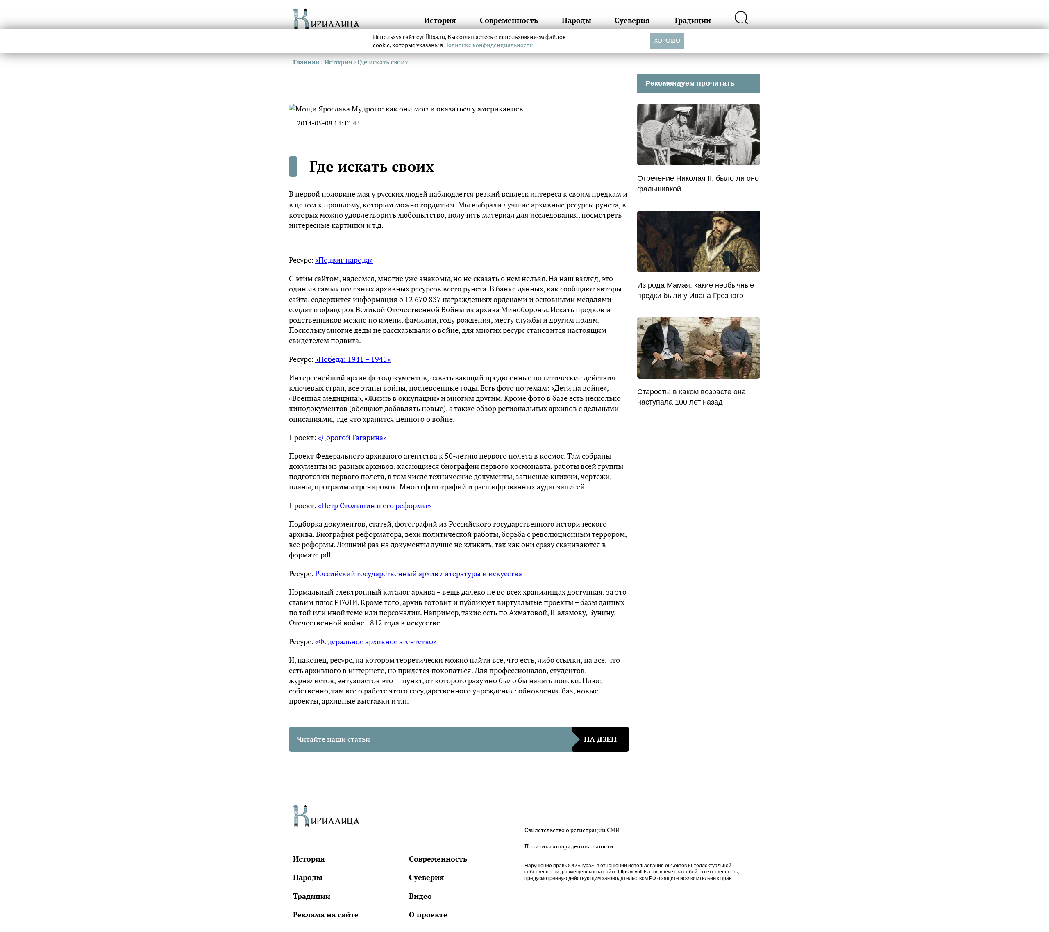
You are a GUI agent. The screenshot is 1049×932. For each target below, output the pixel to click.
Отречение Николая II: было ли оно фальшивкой (698, 183)
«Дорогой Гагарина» (352, 437)
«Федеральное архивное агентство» (375, 641)
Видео (420, 896)
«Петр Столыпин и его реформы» (374, 505)
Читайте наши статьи (457, 739)
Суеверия (632, 20)
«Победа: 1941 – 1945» (353, 359)
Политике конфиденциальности (488, 45)
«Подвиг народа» (344, 260)
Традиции (692, 20)
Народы (576, 20)
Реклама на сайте (326, 914)
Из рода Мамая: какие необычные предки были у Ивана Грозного (695, 290)
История (440, 20)
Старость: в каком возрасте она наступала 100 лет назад (691, 397)
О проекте (428, 914)
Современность (509, 20)
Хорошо (667, 40)
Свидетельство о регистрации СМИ (572, 830)
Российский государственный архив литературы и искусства (418, 573)
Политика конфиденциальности (568, 846)
